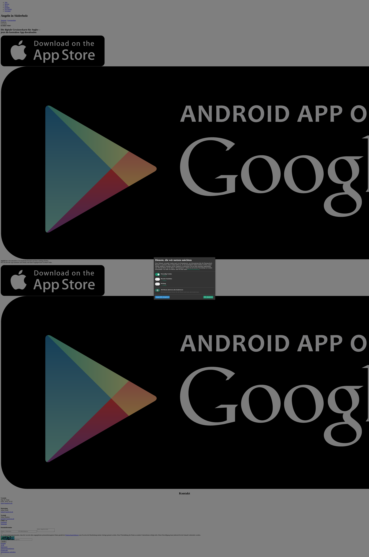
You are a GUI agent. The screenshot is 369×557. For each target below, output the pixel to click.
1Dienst (163, 276)
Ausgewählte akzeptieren (162, 297)
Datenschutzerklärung (193, 269)
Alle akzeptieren (208, 297)
